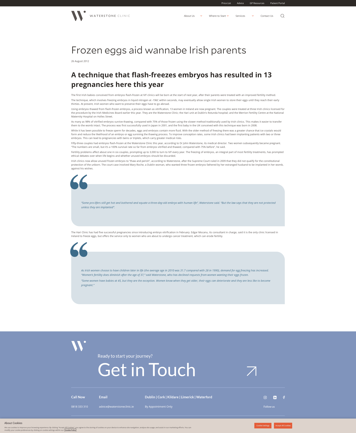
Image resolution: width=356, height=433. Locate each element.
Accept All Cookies (283, 425)
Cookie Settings (263, 425)
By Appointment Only (158, 406)
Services (240, 15)
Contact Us (267, 15)
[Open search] (282, 15)
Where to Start (217, 15)
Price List (226, 3)
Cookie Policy (70, 430)
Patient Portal (277, 3)
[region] (178, 426)
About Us (189, 15)
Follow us (269, 406)
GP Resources (257, 3)
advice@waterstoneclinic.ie (116, 406)
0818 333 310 (79, 406)
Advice (240, 3)
